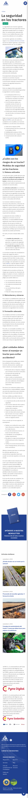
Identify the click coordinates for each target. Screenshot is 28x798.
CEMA (8, 120)
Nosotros (15, 759)
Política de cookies (17, 788)
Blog (14, 762)
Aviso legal (9, 788)
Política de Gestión (5, 773)
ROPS (8, 263)
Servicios (5, 762)
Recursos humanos (15, 766)
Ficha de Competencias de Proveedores (7, 767)
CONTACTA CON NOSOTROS (9, 751)
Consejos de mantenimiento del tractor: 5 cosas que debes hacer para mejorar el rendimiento (14, 628)
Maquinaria (6, 759)
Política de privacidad (8, 789)
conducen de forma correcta (17, 40)
